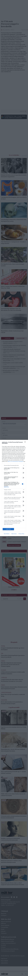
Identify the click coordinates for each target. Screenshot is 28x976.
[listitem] (14, 465)
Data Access (14, 533)
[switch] (23, 468)
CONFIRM (8, 529)
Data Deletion (6, 533)
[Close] (25, 442)
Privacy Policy (21, 533)
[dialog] (14, 488)
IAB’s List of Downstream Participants (15, 461)
